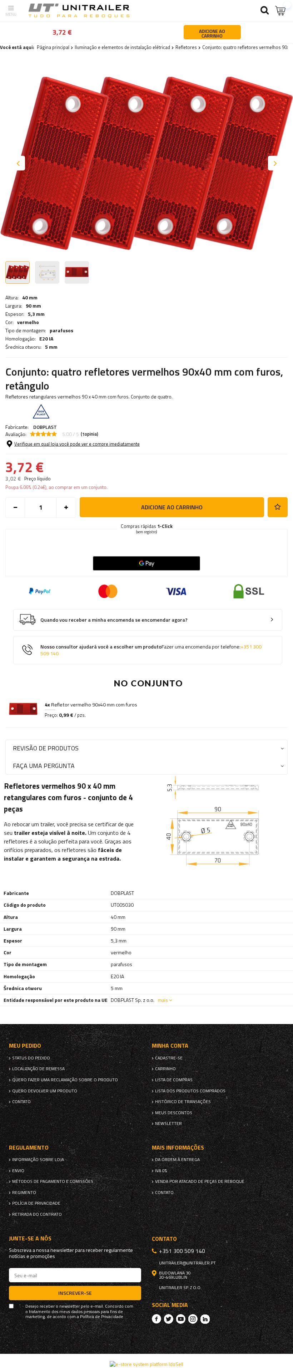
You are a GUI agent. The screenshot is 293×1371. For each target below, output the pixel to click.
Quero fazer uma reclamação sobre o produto (65, 1080)
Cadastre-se (169, 1058)
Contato (21, 1102)
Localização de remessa (38, 1069)
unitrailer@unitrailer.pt (187, 1263)
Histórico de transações (183, 1102)
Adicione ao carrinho (172, 507)
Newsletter (168, 1123)
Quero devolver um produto (44, 1091)
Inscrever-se (75, 1293)
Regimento (24, 1192)
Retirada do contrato (37, 1214)
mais (163, 1000)
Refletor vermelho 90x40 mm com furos (91, 705)
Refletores (186, 47)
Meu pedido (25, 1045)
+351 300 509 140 (182, 1251)
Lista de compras (174, 1080)
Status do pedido (31, 1058)
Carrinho (165, 1069)
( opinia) (89, 434)
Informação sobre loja (38, 1159)
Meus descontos (173, 1113)
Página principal (53, 47)
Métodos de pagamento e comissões (52, 1181)
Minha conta (170, 1045)
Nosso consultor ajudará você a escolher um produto (151, 650)
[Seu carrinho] (280, 10)
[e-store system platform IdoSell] (146, 1364)
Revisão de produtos (46, 748)
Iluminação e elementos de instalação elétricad (122, 47)
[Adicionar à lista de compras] (278, 507)
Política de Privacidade (101, 1316)
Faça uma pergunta (44, 765)
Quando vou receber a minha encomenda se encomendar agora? (114, 620)
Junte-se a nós (30, 1238)
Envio (18, 1171)
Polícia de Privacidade (36, 1203)
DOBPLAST (45, 427)
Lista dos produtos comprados (190, 1091)
